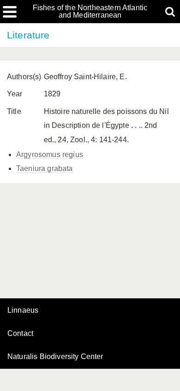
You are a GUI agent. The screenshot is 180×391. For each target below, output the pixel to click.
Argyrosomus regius (49, 154)
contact (20, 333)
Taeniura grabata (44, 168)
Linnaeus (22, 310)
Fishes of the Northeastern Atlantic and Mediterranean (90, 11)
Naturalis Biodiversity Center (55, 356)
